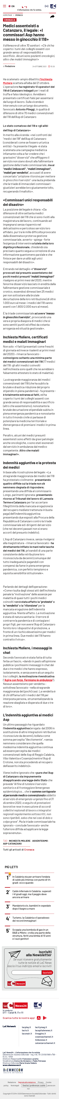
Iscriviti (47, 972)
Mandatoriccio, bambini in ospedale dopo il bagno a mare (31, 907)
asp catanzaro (12, 843)
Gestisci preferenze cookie (34, 1085)
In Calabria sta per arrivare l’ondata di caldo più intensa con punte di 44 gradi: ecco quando (31, 879)
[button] (52, 16)
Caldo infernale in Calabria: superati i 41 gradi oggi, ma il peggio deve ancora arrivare (31, 894)
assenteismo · (40, 840)
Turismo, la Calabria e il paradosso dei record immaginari (30, 919)
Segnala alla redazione (27, 1082)
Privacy (41, 1082)
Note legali (15, 1085)
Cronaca (19, 15)
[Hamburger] (4, 6)
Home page (7, 15)
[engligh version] (9, 6)
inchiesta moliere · (20, 840)
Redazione (12, 1082)
